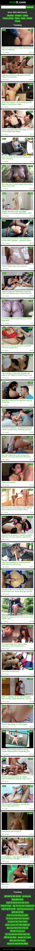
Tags (11, 949)
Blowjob (10, 15)
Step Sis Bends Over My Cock (18, 903)
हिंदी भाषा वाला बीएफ (10, 937)
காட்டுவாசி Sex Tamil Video (17, 922)
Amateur (18, 15)
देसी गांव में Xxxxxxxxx (17, 931)
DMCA (16, 949)
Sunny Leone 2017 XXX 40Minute (17, 925)
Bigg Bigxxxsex (17, 899)
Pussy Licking (8, 18)
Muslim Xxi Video (24, 937)
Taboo (17, 18)
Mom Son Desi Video (17, 940)
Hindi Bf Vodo (6, 906)
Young (17, 21)
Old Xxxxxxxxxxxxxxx (25, 909)
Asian (23, 18)
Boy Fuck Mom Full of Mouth (17, 928)
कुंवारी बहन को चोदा (17, 912)
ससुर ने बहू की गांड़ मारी (8, 909)
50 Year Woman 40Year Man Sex (17, 934)
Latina (25, 15)
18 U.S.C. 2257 (26, 949)
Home (5, 949)
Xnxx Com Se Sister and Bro (17, 915)
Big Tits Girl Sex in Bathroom (23, 906)
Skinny (29, 18)
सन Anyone (27, 896)
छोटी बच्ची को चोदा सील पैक (12, 896)
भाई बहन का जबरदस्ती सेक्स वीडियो (17, 944)
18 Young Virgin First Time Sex (17, 918)
